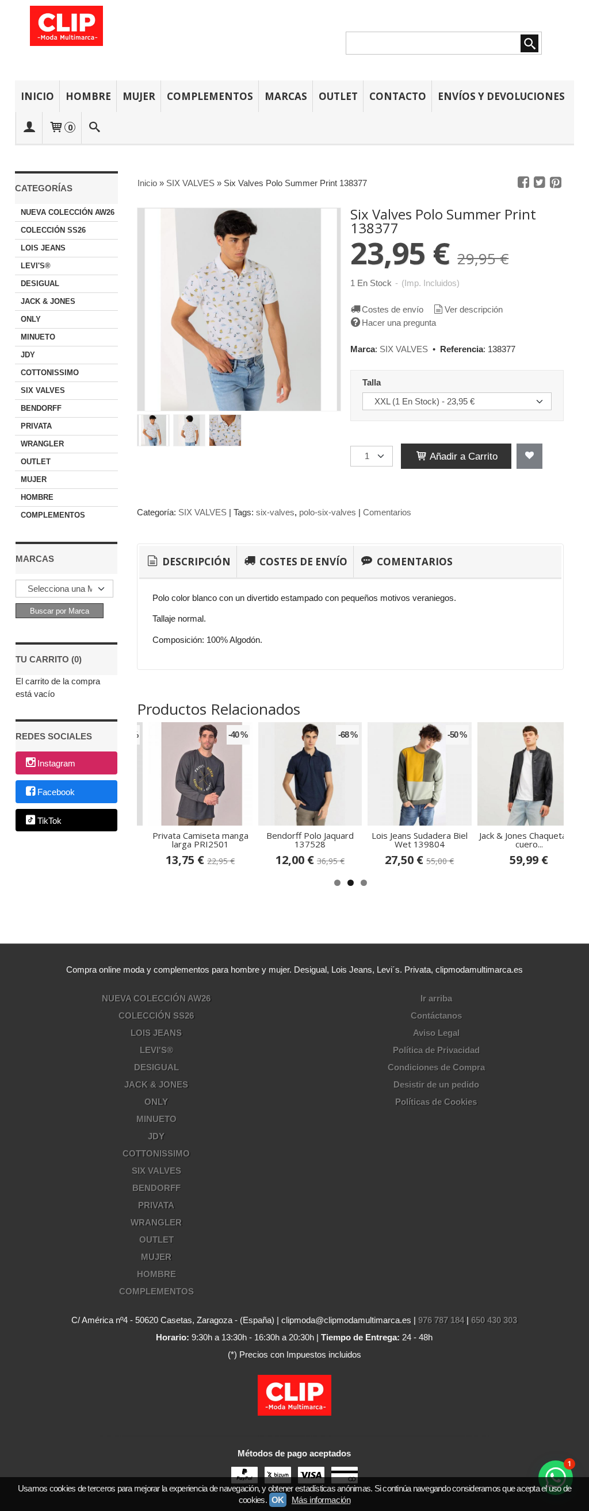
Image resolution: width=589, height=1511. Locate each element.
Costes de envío (392, 309)
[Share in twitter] (539, 183)
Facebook (56, 792)
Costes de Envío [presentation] (302, 561)
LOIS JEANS (43, 248)
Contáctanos (436, 1015)
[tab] (187, 562)
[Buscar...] (94, 128)
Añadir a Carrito (462, 456)
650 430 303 (494, 1320)
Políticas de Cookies (436, 1102)
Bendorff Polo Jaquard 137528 (310, 840)
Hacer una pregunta (399, 322)
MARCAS (286, 96)
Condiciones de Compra (436, 1067)
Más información (321, 1500)
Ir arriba (436, 998)
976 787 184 (441, 1320)
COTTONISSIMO (50, 372)
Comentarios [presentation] (413, 561)
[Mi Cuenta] (29, 128)
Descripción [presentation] (195, 561)
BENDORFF (41, 408)
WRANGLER (42, 444)
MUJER (139, 96)
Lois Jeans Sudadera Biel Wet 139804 (420, 840)
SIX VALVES (43, 390)
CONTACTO (397, 96)
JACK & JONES (48, 301)
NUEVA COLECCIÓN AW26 (67, 212)
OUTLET (338, 96)
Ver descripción (474, 309)
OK (277, 1500)
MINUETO (38, 337)
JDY (28, 354)
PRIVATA (36, 426)
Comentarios (387, 512)
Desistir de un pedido (436, 1084)
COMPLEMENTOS (210, 96)
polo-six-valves (327, 512)
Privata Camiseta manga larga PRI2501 (200, 840)
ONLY (31, 319)
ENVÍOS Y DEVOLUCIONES (501, 96)
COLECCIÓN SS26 (53, 230)
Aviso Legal (436, 1033)
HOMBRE (88, 96)
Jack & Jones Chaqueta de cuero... (529, 840)
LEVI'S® (36, 265)
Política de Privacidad (436, 1050)
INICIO (37, 96)
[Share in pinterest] (556, 183)
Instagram (56, 764)
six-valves (275, 512)
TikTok (49, 821)
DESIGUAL (40, 283)
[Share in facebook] (523, 183)
